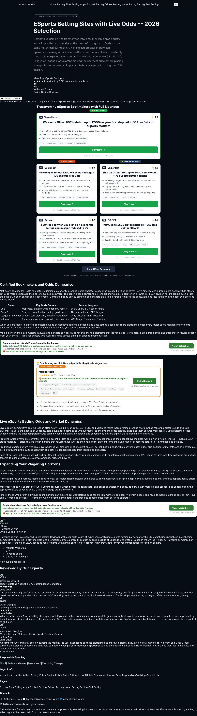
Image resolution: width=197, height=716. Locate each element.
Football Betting (95, 4)
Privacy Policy (38, 675)
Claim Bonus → (144, 381)
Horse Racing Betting (133, 4)
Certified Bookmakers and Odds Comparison (25, 101)
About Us (5, 675)
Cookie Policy (54, 675)
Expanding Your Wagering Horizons (126, 101)
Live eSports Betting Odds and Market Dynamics (78, 101)
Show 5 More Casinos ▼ (98, 269)
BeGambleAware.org (126, 275)
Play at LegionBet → (181, 508)
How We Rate (113, 675)
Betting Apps (79, 4)
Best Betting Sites (103, 324)
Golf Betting (152, 4)
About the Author (20, 675)
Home (53, 4)
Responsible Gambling (133, 675)
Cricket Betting (113, 4)
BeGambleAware (15, 663)
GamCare (32, 663)
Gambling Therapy (51, 663)
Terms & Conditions (73, 675)
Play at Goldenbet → (181, 346)
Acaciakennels (27, 4)
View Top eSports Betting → (49, 78)
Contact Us (152, 675)
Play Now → (98, 149)
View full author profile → (14, 561)
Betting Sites (64, 4)
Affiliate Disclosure (95, 675)
